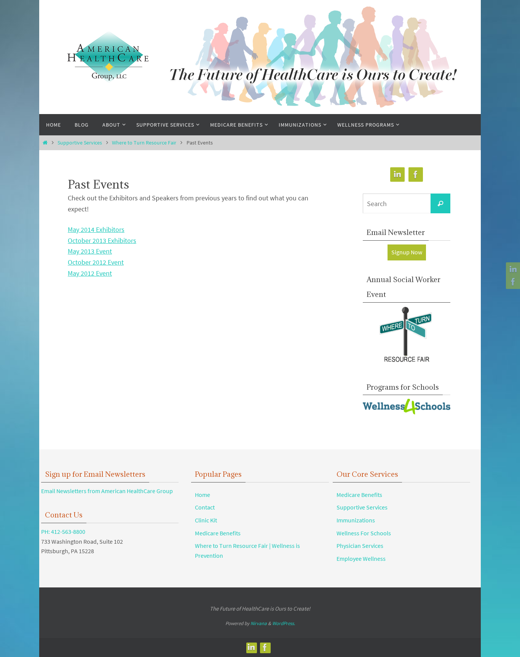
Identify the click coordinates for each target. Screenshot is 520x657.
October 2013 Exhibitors (102, 240)
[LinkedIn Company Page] (512, 269)
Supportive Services (79, 142)
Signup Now (406, 252)
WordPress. (283, 623)
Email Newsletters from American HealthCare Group (107, 491)
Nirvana (258, 623)
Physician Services (360, 545)
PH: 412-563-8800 (63, 531)
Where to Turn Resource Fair (144, 142)
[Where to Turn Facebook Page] (512, 282)
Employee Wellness (361, 558)
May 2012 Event (90, 273)
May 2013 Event (90, 251)
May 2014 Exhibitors (96, 229)
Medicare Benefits (218, 533)
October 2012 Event (96, 262)
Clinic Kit (206, 520)
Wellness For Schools (364, 533)
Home (202, 494)
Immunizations (356, 520)
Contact (205, 507)
